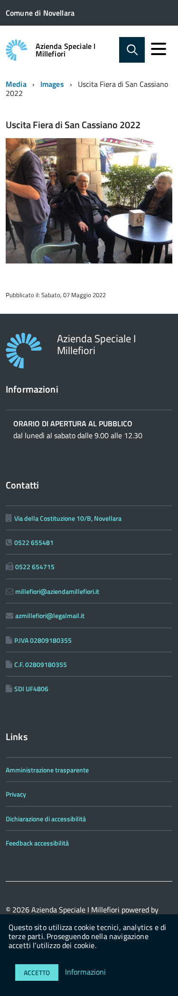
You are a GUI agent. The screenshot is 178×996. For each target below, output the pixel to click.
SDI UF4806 (31, 689)
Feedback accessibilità (37, 843)
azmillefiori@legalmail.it (49, 615)
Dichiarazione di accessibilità (46, 819)
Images (52, 84)
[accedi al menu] (158, 48)
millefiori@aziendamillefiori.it (57, 591)
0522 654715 (35, 567)
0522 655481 (34, 542)
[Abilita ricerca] (132, 50)
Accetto (37, 972)
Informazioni (85, 971)
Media (16, 84)
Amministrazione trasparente (47, 770)
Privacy (16, 794)
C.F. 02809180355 (40, 664)
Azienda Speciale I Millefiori (66, 49)
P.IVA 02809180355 (43, 640)
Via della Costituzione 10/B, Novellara (68, 518)
